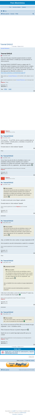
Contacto (24, 7)
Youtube (32, 360)
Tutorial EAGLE (6, 44)
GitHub (27, 360)
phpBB (13, 410)
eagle (10, 89)
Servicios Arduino (17, 7)
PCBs (5, 89)
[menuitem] (5, 11)
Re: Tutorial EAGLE (7, 136)
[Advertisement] (17, 29)
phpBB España (23, 412)
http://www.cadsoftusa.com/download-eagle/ (12, 72)
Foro (10, 7)
